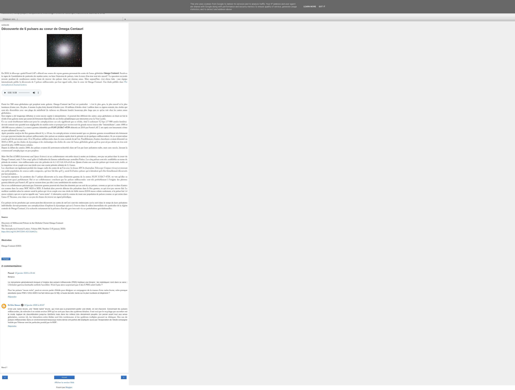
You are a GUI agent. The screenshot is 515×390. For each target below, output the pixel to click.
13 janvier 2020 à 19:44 (25, 273)
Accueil (64, 377)
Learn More (310, 7)
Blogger (69, 387)
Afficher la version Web (64, 382)
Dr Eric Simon (14, 305)
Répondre (12, 297)
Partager (6, 259)
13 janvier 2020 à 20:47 (34, 305)
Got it (322, 7)
